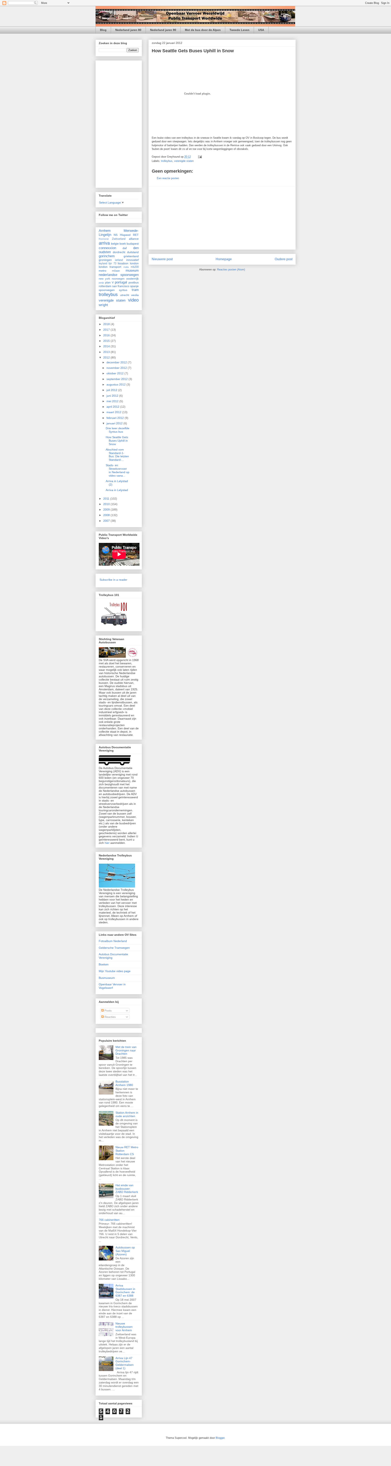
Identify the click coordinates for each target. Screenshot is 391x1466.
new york (104, 278)
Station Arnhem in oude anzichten (126, 1114)
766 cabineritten (109, 1219)
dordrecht (119, 252)
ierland (119, 260)
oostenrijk (132, 278)
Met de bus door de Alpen (203, 30)
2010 (107, 504)
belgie (115, 243)
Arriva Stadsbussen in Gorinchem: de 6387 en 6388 (125, 1290)
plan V (109, 282)
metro (102, 270)
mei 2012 (113, 401)
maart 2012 (114, 412)
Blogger (220, 1437)
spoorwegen (107, 290)
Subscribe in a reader (113, 579)
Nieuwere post (162, 259)
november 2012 (117, 367)
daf (125, 248)
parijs (101, 282)
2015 (107, 340)
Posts (108, 1010)
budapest (133, 243)
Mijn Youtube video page (115, 971)
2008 (107, 515)
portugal (121, 282)
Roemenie (104, 239)
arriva (104, 243)
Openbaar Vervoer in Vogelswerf (112, 986)
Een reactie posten (168, 178)
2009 (107, 509)
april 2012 (113, 406)
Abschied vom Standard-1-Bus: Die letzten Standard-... (117, 454)
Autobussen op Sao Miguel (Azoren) (125, 1251)
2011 (106, 498)
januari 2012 (115, 423)
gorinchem (107, 256)
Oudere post (283, 259)
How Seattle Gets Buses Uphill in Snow (193, 50)
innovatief (132, 259)
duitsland (133, 252)
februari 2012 (116, 417)
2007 (107, 520)
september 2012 (118, 379)
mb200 (135, 267)
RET (136, 234)
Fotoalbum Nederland (113, 941)
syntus (123, 290)
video (133, 300)
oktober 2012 (115, 373)
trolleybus (166, 160)
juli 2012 (112, 390)
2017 (107, 329)
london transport (110, 266)
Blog (103, 30)
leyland (103, 263)
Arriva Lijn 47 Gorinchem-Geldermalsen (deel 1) (124, 1363)
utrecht (124, 295)
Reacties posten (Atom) (231, 269)
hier (107, 842)
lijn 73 (112, 263)
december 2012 (117, 362)
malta (126, 267)
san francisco (120, 286)
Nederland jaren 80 (128, 30)
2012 (107, 357)
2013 (107, 352)
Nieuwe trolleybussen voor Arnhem (124, 1327)
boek (123, 243)
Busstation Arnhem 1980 (124, 1083)
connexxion (107, 248)
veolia (135, 295)
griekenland (131, 256)
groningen (105, 259)
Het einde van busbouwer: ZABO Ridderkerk (126, 1189)
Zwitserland (118, 238)
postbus (134, 282)
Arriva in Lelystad (117, 490)
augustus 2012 (116, 384)
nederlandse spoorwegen (119, 275)
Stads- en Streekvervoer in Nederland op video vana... (117, 470)
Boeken (104, 964)
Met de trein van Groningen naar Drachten (125, 1050)
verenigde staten (184, 160)
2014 (107, 346)
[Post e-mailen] (199, 156)
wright (103, 305)
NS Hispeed (122, 234)
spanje (134, 286)
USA (261, 30)
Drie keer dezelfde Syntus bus (117, 430)
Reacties (110, 1016)
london (134, 263)
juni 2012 (113, 395)
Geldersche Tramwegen (114, 947)
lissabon (123, 263)
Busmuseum (107, 977)
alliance (134, 238)
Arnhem (105, 231)
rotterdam (105, 286)
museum (132, 270)
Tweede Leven (239, 30)
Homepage (224, 259)
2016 (107, 335)
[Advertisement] (222, 218)
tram (135, 290)
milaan (116, 270)
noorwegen (118, 278)
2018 (107, 324)
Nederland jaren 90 (163, 30)
